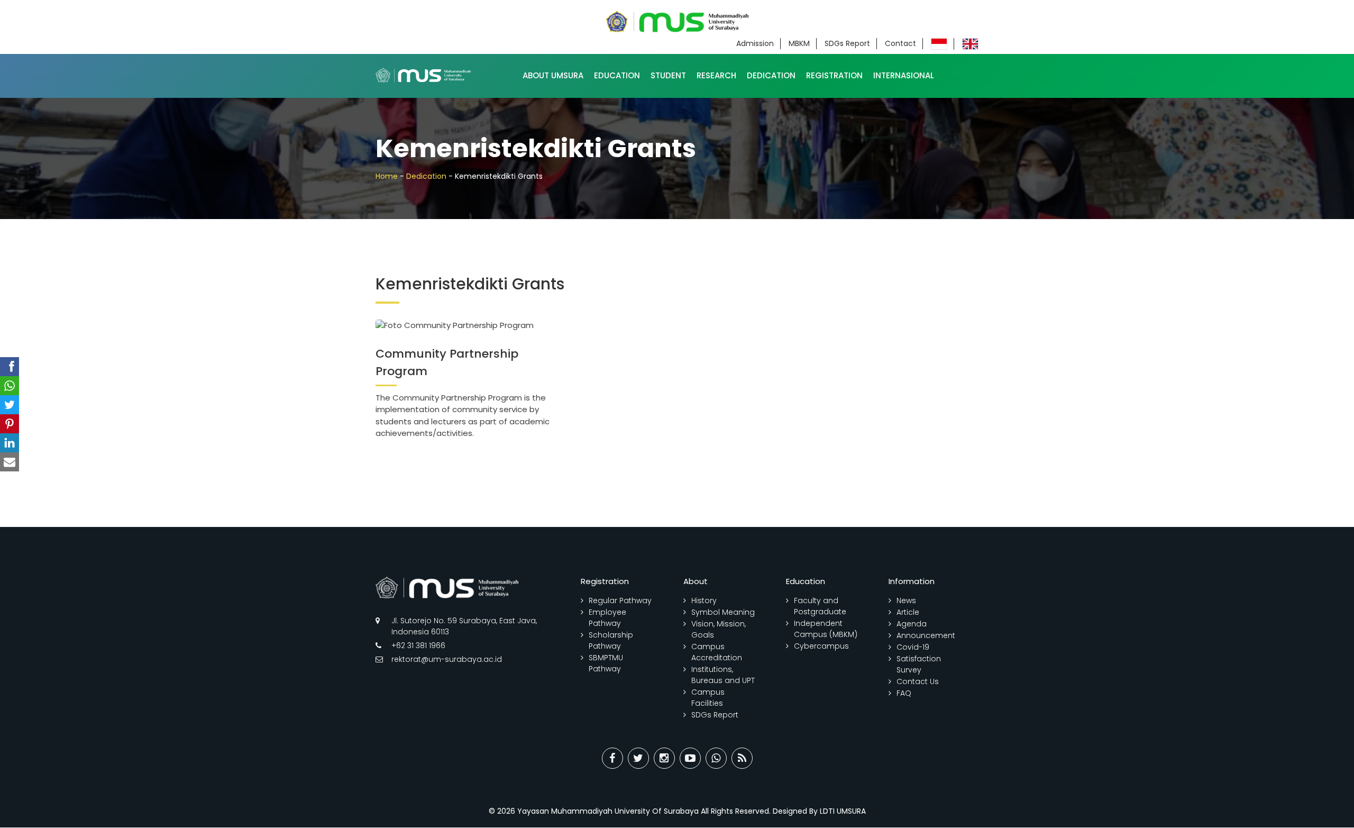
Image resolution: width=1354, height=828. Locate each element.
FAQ (903, 693)
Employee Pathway (607, 618)
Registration (834, 75)
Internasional (903, 75)
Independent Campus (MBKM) (825, 629)
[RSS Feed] (742, 758)
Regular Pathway (620, 600)
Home (387, 176)
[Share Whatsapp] (716, 758)
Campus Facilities (708, 697)
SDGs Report (847, 43)
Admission (755, 43)
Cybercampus (821, 646)
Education (617, 75)
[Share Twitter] (638, 758)
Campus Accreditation (716, 652)
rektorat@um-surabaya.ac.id (446, 659)
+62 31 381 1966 (418, 645)
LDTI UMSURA (843, 811)
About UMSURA (553, 75)
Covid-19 (912, 647)
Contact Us (917, 681)
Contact (900, 43)
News (906, 600)
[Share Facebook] (612, 758)
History (704, 600)
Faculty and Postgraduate (820, 606)
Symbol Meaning (723, 612)
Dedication (771, 75)
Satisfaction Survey (918, 664)
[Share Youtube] (690, 758)
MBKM (799, 43)
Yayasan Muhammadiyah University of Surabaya (608, 811)
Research (716, 75)
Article (907, 612)
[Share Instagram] (664, 758)
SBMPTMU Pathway (606, 663)
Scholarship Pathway (611, 640)
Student (668, 75)
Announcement (925, 635)
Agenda (911, 623)
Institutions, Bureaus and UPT (723, 675)
